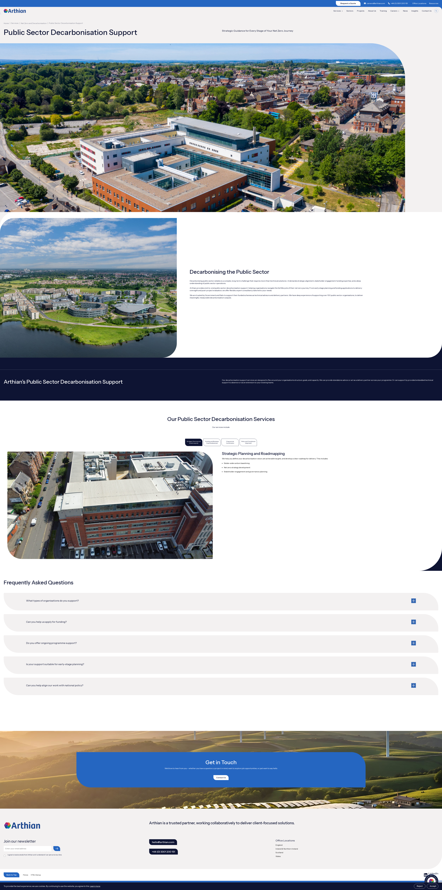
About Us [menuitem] (372, 11)
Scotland (279, 852)
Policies (25, 875)
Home (6, 23)
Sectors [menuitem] (349, 11)
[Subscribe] (57, 848)
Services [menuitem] (337, 11)
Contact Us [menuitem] (427, 11)
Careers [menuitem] (393, 11)
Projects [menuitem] (360, 11)
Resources (433, 3)
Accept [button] (433, 886)
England (279, 845)
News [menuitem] (405, 11)
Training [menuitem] (383, 11)
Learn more (95, 886)
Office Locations (419, 3)
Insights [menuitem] (414, 11)
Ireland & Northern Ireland (287, 849)
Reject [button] (420, 886)
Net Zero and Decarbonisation (34, 23)
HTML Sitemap (36, 875)
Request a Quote (348, 3)
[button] (221, 601)
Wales (278, 856)
